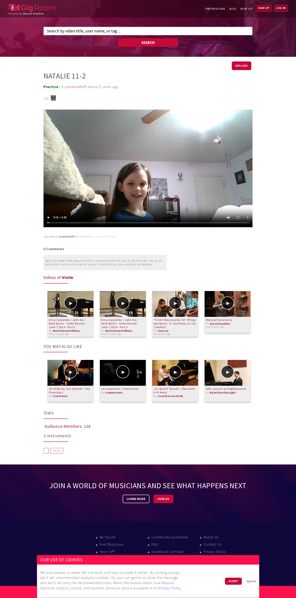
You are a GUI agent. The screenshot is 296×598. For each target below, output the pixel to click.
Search (148, 42)
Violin (57, 450)
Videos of (58, 277)
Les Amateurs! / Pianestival (119, 389)
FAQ (154, 544)
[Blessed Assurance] (227, 304)
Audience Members (63, 426)
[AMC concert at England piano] (227, 373)
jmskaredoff (76, 86)
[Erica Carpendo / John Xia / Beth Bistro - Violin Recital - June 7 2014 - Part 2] (70, 304)
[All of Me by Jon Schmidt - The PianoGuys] (70, 373)
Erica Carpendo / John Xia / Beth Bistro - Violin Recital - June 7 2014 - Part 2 (67, 323)
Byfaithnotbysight (223, 392)
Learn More (136, 499)
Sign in (49, 260)
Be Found (107, 537)
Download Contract (167, 551)
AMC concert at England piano (226, 389)
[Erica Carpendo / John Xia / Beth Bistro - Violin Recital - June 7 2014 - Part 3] (123, 304)
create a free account (70, 260)
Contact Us (212, 544)
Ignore (251, 581)
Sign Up (263, 8)
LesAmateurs (114, 392)
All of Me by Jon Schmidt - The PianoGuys (69, 390)
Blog (232, 8)
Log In (281, 8)
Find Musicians (215, 8)
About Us (211, 537)
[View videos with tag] (46, 451)
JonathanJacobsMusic (172, 396)
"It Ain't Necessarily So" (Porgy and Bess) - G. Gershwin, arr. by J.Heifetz (175, 323)
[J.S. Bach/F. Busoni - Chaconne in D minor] (175, 373)
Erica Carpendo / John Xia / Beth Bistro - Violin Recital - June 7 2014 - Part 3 (119, 323)
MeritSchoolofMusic (66, 330)
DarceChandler (220, 323)
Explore (241, 65)
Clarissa (163, 330)
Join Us (163, 499)
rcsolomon (60, 396)
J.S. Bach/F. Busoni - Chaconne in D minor (174, 390)
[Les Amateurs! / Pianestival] (123, 373)
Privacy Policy (214, 551)
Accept (233, 581)
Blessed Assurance (219, 320)
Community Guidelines (169, 537)
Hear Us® (246, 8)
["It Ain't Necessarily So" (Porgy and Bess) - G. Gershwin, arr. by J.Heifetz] (175, 304)
